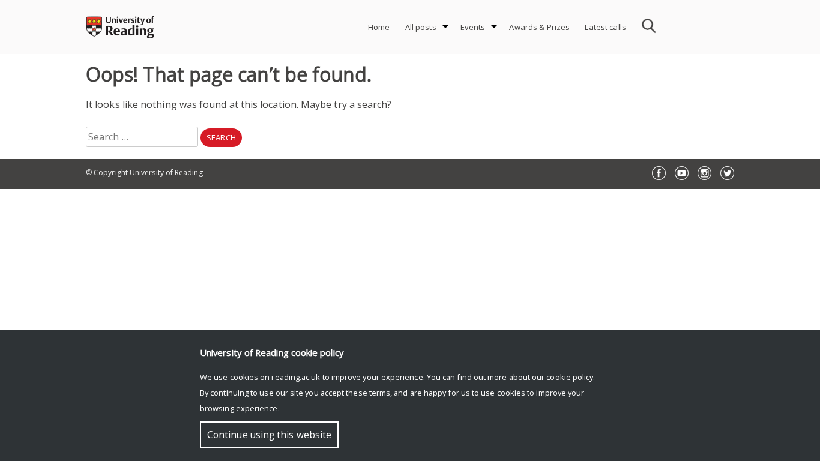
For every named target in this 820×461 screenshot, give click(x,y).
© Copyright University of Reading (144, 172)
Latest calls (605, 27)
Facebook (659, 173)
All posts (420, 27)
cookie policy (569, 377)
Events (473, 27)
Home (379, 27)
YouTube (682, 173)
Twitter (727, 173)
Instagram (704, 173)
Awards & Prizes (539, 27)
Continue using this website (269, 435)
